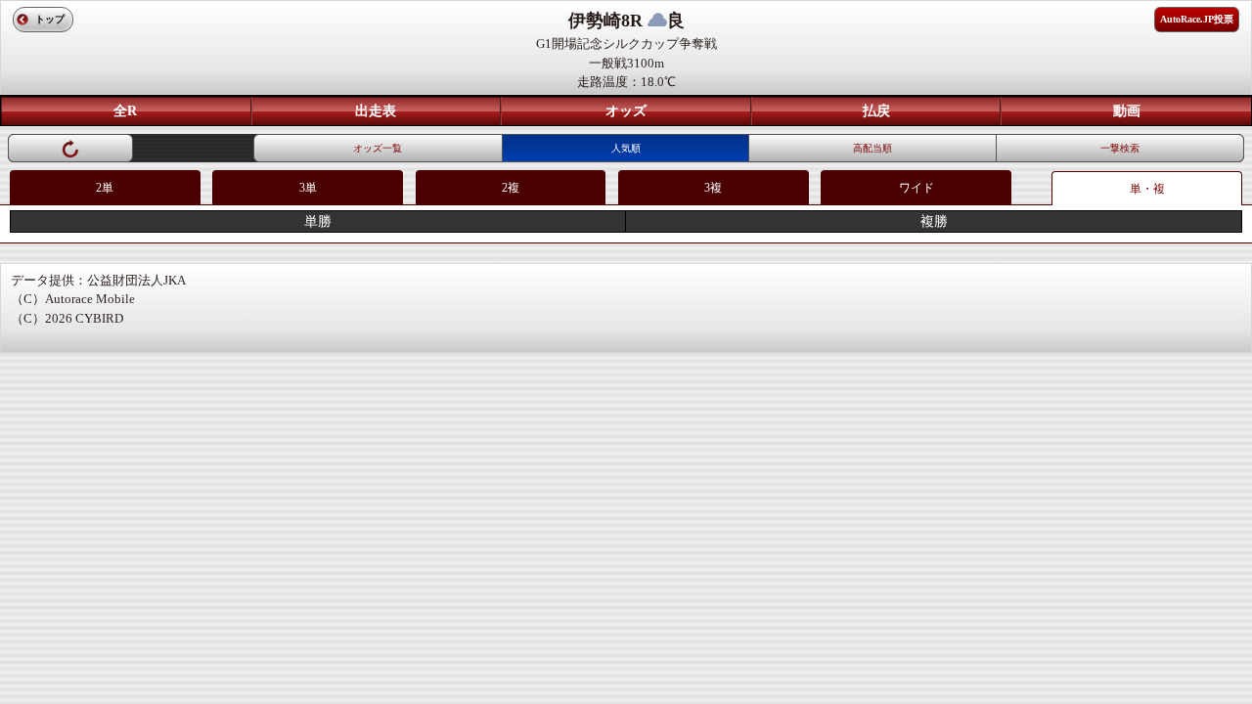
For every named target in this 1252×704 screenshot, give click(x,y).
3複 (713, 188)
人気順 (626, 148)
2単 (104, 188)
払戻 (876, 111)
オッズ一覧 (377, 148)
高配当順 (872, 148)
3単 (308, 188)
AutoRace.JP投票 (1196, 19)
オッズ (626, 111)
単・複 (1147, 189)
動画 (1126, 111)
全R (125, 111)
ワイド (916, 188)
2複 (510, 188)
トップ (50, 19)
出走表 (375, 111)
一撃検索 (1120, 148)
